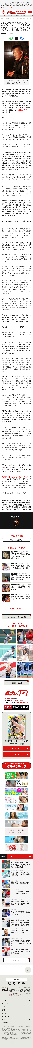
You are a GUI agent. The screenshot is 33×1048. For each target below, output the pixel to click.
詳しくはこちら (7, 7)
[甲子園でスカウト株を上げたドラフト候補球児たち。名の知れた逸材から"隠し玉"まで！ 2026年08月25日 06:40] (8, 653)
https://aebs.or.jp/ (14, 995)
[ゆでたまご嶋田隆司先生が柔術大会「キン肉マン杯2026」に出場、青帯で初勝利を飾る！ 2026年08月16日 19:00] (8, 670)
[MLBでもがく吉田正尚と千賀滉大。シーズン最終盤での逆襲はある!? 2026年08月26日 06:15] (25, 636)
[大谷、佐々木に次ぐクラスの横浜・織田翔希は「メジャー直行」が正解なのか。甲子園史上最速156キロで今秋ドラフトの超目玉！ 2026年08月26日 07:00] (8, 636)
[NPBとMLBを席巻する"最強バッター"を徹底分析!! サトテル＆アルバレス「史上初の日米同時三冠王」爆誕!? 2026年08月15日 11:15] (25, 670)
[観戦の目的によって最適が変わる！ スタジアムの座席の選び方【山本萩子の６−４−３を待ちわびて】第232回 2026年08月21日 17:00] (25, 653)
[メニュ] (30, 12)
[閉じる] (31, 5)
